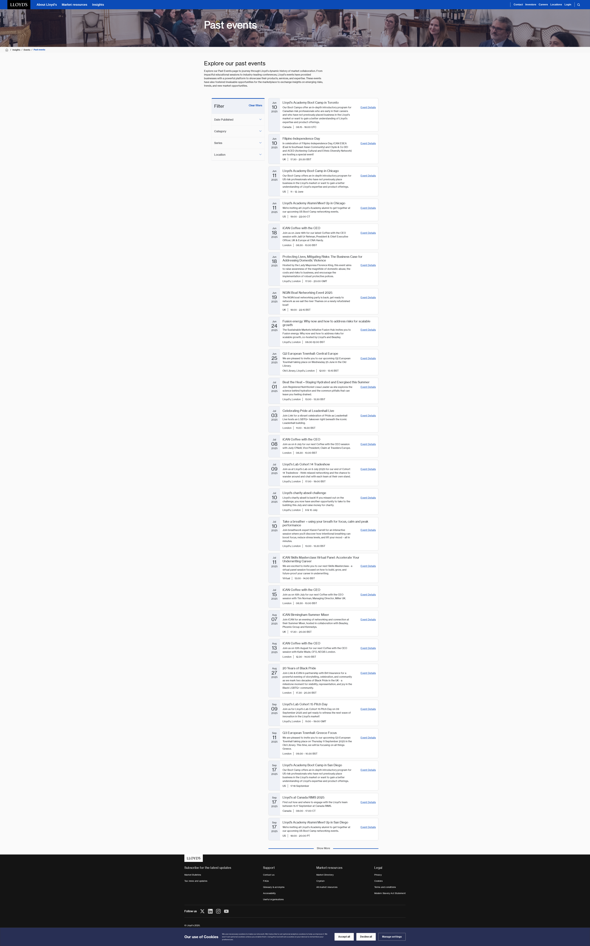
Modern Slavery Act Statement (390, 893)
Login (567, 4)
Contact (518, 4)
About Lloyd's (47, 4)
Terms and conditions (385, 887)
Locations (556, 4)
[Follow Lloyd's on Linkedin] (210, 911)
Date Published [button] (223, 119)
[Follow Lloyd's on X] (202, 911)
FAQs (266, 881)
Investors (530, 4)
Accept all (344, 937)
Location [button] (219, 154)
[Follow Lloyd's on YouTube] (226, 911)
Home (7, 49)
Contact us (268, 874)
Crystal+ (320, 881)
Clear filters (255, 105)
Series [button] (218, 143)
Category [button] (220, 131)
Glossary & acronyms (274, 887)
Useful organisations (273, 899)
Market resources (74, 4)
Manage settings (392, 937)
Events (27, 50)
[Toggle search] (579, 4)
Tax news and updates (195, 881)
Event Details (368, 107)
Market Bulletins (192, 874)
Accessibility (269, 893)
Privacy (378, 874)
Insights (98, 4)
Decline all (366, 937)
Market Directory (325, 874)
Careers (543, 4)
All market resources (327, 887)
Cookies (378, 881)
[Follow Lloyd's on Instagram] (218, 911)
